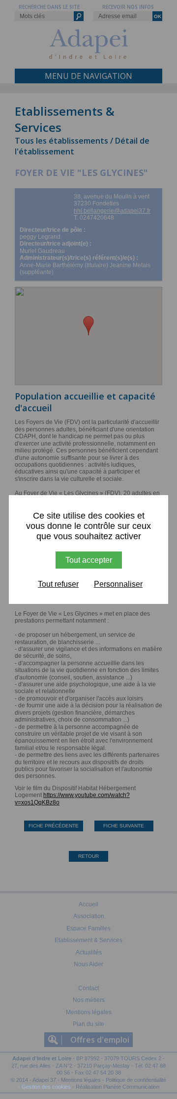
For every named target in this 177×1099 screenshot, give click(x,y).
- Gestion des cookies (44, 1087)
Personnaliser (118, 584)
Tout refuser (58, 584)
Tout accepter (88, 560)
